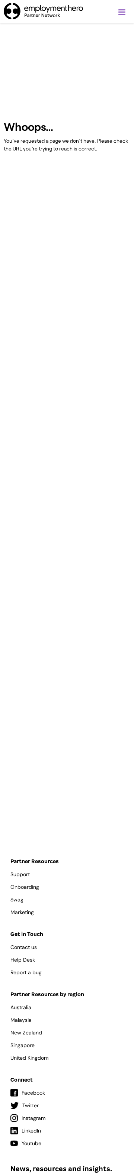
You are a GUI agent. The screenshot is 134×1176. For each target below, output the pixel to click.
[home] (43, 11)
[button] (121, 12)
